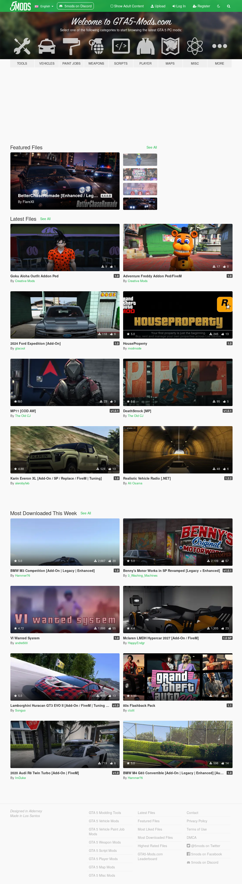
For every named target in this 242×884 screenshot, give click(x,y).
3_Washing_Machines (143, 575)
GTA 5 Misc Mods (102, 875)
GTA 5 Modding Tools (105, 812)
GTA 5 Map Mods (102, 867)
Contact (192, 812)
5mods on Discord (204, 862)
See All (152, 147)
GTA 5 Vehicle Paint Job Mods (107, 831)
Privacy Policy (197, 820)
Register (203, 6)
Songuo (20, 710)
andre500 (21, 643)
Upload (159, 6)
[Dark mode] (219, 6)
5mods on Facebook (206, 854)
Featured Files (149, 820)
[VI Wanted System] (140, 189)
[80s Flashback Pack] (140, 174)
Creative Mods (25, 280)
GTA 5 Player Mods (103, 858)
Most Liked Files (150, 829)
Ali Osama (135, 483)
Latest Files (146, 812)
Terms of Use (197, 829)
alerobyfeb (22, 483)
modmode (134, 348)
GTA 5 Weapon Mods (105, 842)
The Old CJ (23, 415)
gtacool (20, 348)
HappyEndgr (136, 643)
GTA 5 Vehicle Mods (104, 820)
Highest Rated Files (152, 845)
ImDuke (20, 777)
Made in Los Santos (25, 815)
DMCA (191, 837)
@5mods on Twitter (205, 845)
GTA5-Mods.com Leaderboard (150, 856)
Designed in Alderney (26, 811)
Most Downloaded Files (155, 837)
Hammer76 (22, 575)
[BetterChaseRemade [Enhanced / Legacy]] (140, 204)
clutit (131, 710)
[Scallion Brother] (140, 160)
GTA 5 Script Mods (103, 850)
